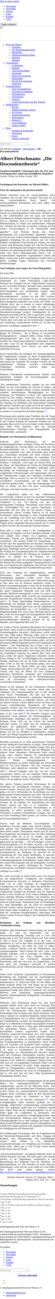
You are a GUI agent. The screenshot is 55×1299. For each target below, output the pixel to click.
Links (8, 14)
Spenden (16, 60)
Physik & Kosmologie (22, 81)
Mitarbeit (16, 57)
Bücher (15, 107)
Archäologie (17, 65)
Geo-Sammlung (19, 123)
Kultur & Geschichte (21, 76)
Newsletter (11, 9)
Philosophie (17, 78)
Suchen (9, 11)
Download (11, 6)
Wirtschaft (16, 83)
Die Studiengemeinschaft (23, 50)
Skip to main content (9, 1)
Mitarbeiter (17, 52)
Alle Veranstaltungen (21, 89)
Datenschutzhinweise (16, 1292)
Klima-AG (17, 120)
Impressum (11, 1295)
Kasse (14, 136)
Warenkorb (17, 133)
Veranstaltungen (13, 86)
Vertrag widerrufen (20, 138)
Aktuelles (16, 47)
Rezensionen (18, 117)
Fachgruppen (12, 63)
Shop (8, 128)
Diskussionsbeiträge (21, 115)
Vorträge (16, 99)
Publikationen (12, 104)
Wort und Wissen (14, 44)
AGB (8, 19)
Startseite (17, 149)
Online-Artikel (18, 125)
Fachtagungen (18, 94)
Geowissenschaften (21, 70)
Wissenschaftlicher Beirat (23, 55)
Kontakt (9, 16)
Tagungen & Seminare (22, 91)
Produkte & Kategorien (22, 130)
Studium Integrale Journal (23, 110)
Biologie (16, 68)
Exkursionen (17, 97)
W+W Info (17, 112)
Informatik (16, 73)
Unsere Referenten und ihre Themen (28, 102)
